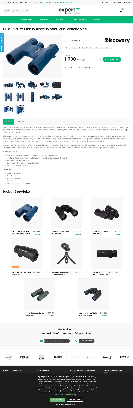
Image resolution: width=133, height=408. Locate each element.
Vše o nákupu (117, 2)
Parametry (21, 121)
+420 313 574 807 (45, 2)
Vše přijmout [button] (57, 399)
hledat (26, 10)
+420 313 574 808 (86, 341)
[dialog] (66, 390)
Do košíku (113, 59)
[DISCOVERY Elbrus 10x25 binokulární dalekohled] (32, 56)
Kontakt (127, 2)
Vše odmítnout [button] (75, 399)
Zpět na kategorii (75, 41)
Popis (8, 121)
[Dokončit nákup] (124, 11)
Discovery (117, 41)
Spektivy (44, 20)
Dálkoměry (61, 20)
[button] (66, 395)
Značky (97, 20)
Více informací (87, 392)
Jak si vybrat (105, 2)
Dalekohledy (26, 20)
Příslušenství (80, 20)
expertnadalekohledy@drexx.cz (65, 2)
